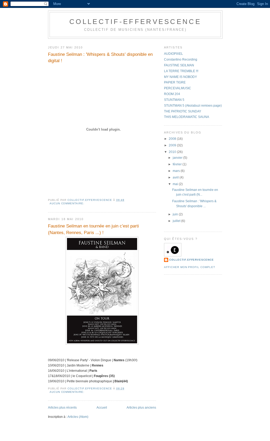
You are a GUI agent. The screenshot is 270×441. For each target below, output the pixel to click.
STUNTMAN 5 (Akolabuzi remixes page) (193, 105)
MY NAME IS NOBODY (180, 77)
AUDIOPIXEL (173, 54)
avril (176, 177)
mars (177, 171)
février (177, 164)
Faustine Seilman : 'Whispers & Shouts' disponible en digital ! (100, 57)
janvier (178, 158)
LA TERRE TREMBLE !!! (181, 71)
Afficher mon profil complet (189, 267)
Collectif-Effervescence (135, 22)
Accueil (102, 407)
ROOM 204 (172, 94)
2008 (173, 139)
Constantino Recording (180, 59)
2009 (173, 145)
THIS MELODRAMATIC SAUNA (186, 117)
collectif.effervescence (191, 259)
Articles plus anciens (141, 407)
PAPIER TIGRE (175, 82)
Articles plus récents (62, 407)
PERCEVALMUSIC (177, 88)
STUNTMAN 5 (174, 100)
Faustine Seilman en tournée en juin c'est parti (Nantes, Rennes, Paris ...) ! (93, 229)
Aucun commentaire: (67, 203)
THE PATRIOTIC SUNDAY (182, 111)
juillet (177, 221)
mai (176, 184)
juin (176, 214)
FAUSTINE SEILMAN (179, 65)
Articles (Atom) (78, 417)
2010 (173, 152)
